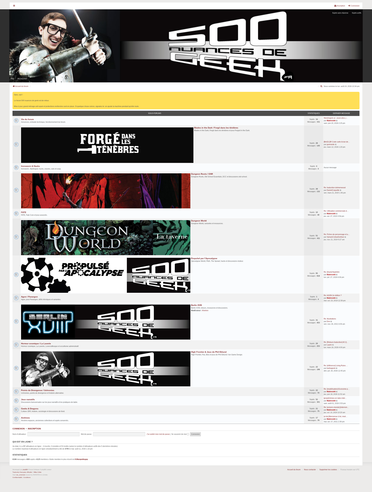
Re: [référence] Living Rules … (336, 366)
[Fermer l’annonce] (357, 93)
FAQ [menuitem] (12, 79)
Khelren (205, 310)
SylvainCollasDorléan (335, 237)
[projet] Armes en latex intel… (335, 398)
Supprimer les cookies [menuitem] (328, 470)
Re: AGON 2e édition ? (333, 295)
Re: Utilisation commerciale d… (336, 211)
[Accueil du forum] (186, 46)
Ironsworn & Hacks (30, 166)
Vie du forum (27, 119)
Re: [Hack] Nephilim (331, 272)
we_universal (20, 475)
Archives (25, 418)
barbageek (331, 368)
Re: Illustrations (330, 319)
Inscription (34, 428)
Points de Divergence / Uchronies (37, 390)
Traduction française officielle (22, 472)
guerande (331, 144)
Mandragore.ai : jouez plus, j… (336, 118)
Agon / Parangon (29, 297)
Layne (329, 345)
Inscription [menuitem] (341, 6)
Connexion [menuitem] (355, 6)
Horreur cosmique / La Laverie (36, 343)
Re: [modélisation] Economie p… (337, 389)
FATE (23, 212)
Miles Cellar (37, 472)
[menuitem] (321, 86)
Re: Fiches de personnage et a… (337, 234)
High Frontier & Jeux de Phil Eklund (209, 352)
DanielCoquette (333, 190)
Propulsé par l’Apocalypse (204, 258)
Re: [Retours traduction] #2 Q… (336, 342)
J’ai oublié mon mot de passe (158, 434)
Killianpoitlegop (81, 459)
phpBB (25, 469)
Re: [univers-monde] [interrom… (336, 407)
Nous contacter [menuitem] (310, 470)
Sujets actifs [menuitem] (356, 13)
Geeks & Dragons (29, 408)
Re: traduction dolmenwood (335, 188)
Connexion (18, 428)
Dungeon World (199, 221)
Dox (328, 321)
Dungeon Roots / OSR (202, 174)
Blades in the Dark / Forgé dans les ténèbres (216, 128)
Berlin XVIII (196, 305)
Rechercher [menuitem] (22, 79)
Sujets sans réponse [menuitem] (340, 13)
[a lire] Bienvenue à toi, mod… (335, 416)
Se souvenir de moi (179, 434)
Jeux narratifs (28, 399)
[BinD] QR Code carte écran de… (337, 142)
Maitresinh (331, 121)
